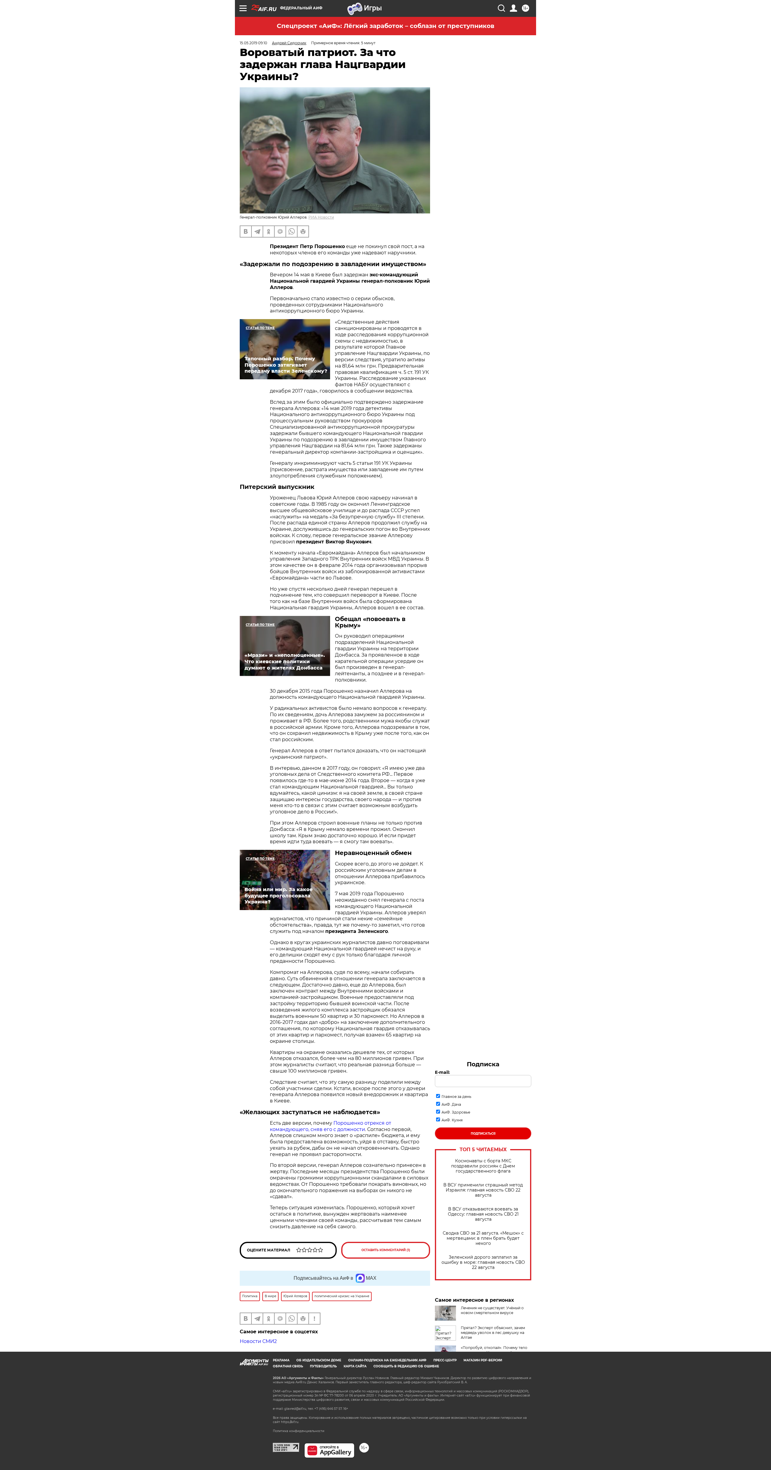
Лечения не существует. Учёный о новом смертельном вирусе (492, 1310)
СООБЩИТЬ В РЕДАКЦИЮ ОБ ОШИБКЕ (406, 1366)
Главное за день (456, 1096)
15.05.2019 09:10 (253, 43)
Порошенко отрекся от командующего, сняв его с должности (330, 1126)
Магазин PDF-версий (483, 1360)
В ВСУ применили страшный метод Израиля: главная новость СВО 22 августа (483, 1190)
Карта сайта (355, 1366)
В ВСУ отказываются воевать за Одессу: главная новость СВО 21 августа (483, 1214)
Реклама (281, 1360)
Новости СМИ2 (258, 1341)
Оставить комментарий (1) (385, 1250)
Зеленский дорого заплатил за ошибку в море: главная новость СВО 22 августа (483, 1262)
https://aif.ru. (290, 1422)
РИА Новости (321, 217)
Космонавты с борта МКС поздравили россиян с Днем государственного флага (483, 1166)
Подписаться (483, 1134)
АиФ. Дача (451, 1104)
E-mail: (442, 1072)
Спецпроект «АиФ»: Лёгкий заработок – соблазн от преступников (385, 26)
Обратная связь (288, 1366)
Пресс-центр (445, 1360)
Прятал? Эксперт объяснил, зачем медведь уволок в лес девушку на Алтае (493, 1332)
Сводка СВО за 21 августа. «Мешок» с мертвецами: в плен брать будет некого (483, 1238)
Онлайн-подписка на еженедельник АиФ (387, 1360)
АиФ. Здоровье (456, 1112)
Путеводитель (323, 1366)
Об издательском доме (318, 1360)
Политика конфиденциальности (298, 1431)
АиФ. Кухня (452, 1120)
